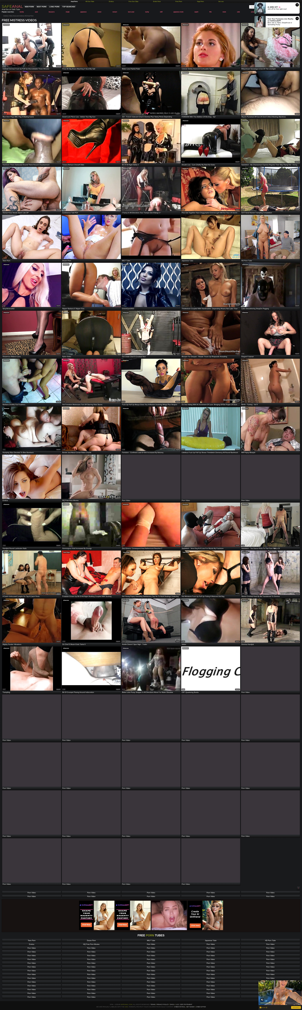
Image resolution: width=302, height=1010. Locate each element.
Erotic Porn (157, 1)
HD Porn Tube (270, 940)
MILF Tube (151, 940)
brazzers (52, 12)
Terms (152, 1004)
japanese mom (178, 12)
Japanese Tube (210, 940)
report (58, 66)
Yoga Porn (200, 1)
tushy (147, 12)
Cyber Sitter (201, 1007)
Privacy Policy (163, 1004)
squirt (196, 12)
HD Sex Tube (90, 1)
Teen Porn (32, 940)
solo (238, 12)
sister (99, 12)
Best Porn (41, 7)
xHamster (6, 24)
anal (36, 12)
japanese (83, 12)
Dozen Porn (91, 940)
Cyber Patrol (179, 1007)
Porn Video (31, 893)
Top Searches (68, 7)
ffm (210, 12)
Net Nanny (190, 1007)
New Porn (29, 7)
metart (115, 12)
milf (161, 12)
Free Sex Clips (133, 1)
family (22, 12)
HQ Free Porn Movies (91, 944)
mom (224, 12)
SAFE (12, 6)
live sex (221, 1)
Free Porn (178, 1)
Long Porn (54, 7)
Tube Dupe (6, 168)
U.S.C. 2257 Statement (184, 1004)
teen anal (131, 12)
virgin (67, 12)
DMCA (172, 1004)
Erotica (111, 1)
